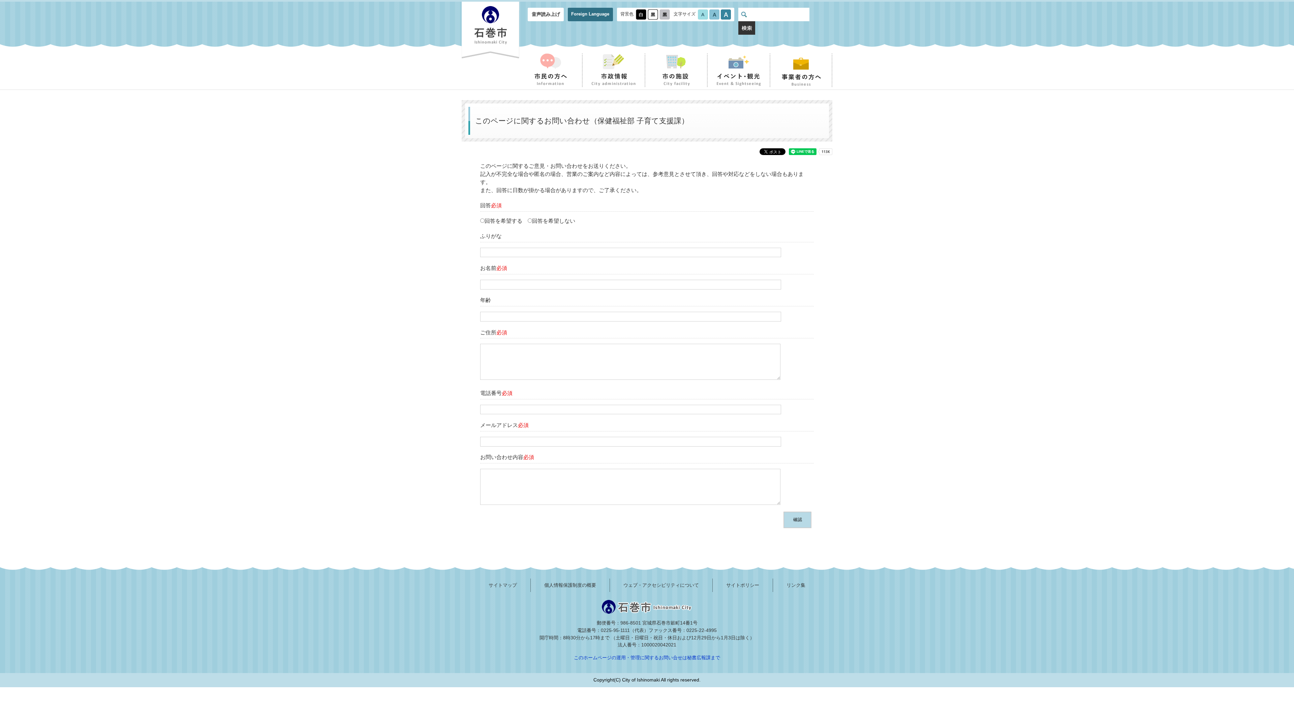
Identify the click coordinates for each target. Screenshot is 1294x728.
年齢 (485, 300)
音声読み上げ (546, 14)
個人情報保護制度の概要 (570, 585)
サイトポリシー (742, 585)
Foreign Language (590, 14)
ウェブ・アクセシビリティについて (661, 585)
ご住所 (493, 332)
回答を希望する (503, 221)
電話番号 (496, 393)
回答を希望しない (553, 221)
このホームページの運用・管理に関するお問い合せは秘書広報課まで (647, 657)
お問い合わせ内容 (507, 457)
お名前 (493, 268)
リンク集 (796, 585)
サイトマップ (503, 585)
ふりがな (491, 236)
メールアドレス (504, 425)
